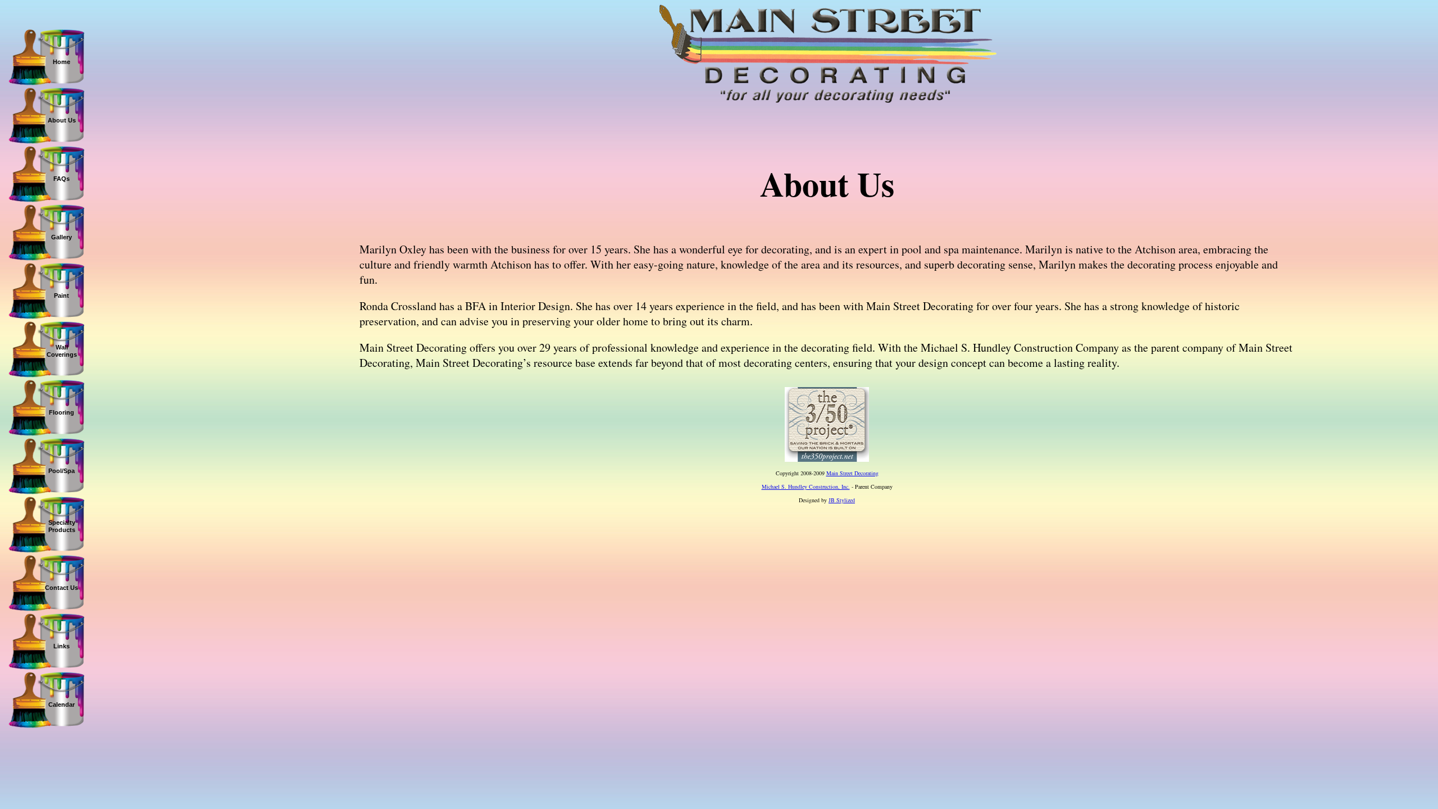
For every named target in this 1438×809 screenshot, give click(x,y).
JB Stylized (842, 500)
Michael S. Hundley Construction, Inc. (806, 486)
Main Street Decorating (852, 473)
